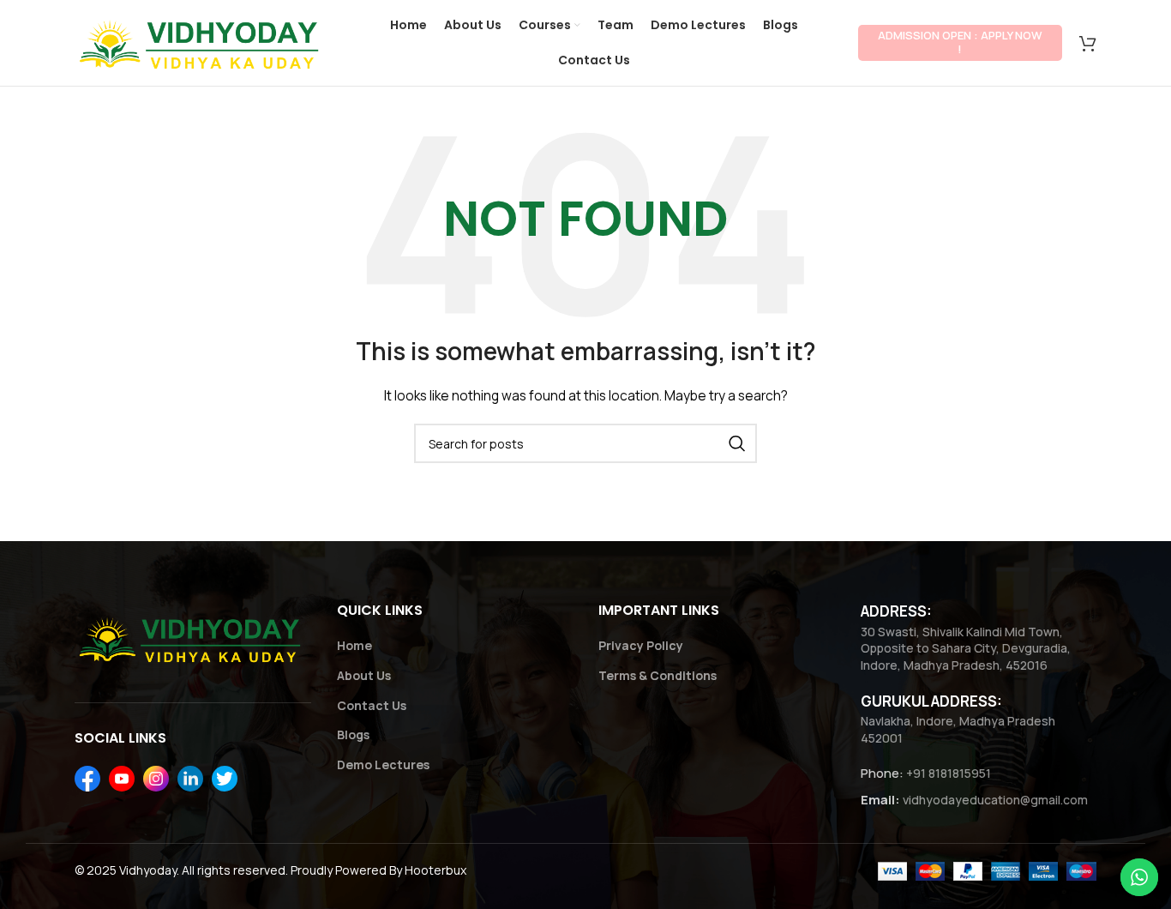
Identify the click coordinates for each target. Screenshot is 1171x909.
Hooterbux (435, 870)
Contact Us (371, 705)
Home (354, 645)
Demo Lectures (383, 764)
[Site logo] (202, 41)
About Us (364, 675)
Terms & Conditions (657, 675)
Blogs (353, 734)
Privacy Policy (640, 645)
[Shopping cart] (1088, 43)
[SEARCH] (737, 443)
